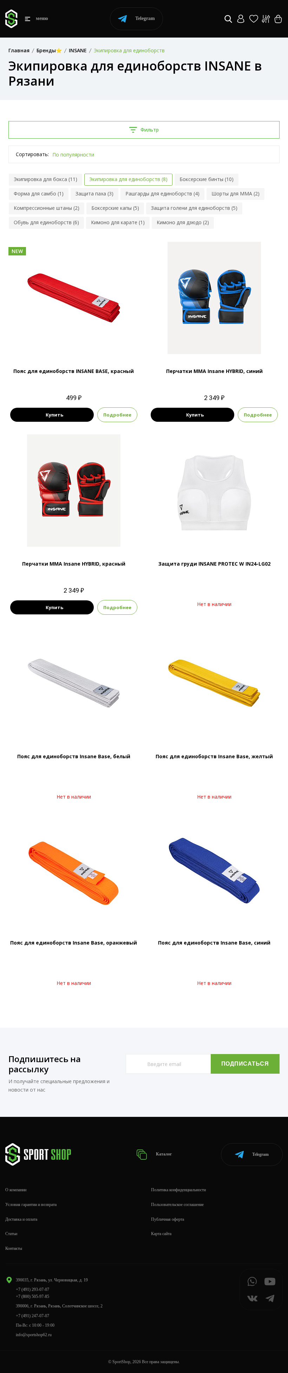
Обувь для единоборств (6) (46, 222)
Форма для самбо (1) (39, 193)
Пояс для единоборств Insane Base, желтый (214, 756)
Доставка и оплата (21, 1219)
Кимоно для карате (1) (118, 222)
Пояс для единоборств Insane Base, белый (73, 756)
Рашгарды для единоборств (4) (162, 193)
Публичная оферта (167, 1219)
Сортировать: (32, 154)
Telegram (145, 18)
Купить (54, 415)
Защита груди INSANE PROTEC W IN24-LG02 (214, 563)
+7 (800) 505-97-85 (32, 1296)
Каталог (163, 1154)
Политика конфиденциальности (178, 1189)
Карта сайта (161, 1233)
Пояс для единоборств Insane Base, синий (214, 942)
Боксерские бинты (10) (206, 179)
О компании (15, 1189)
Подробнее (117, 415)
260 (73, 342)
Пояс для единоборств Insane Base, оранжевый (73, 942)
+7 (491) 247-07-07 (32, 1315)
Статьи (11, 1233)
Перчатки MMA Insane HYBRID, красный (73, 563)
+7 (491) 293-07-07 (32, 1289)
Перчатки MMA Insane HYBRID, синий (214, 371)
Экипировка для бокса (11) (45, 179)
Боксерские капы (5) (115, 208)
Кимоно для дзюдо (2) (183, 222)
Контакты (13, 1248)
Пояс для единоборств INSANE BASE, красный (73, 371)
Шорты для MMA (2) (235, 193)
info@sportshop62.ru (34, 1334)
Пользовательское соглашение (177, 1204)
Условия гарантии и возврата (31, 1204)
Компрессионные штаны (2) (46, 208)
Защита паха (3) (94, 193)
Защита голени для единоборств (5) (194, 208)
